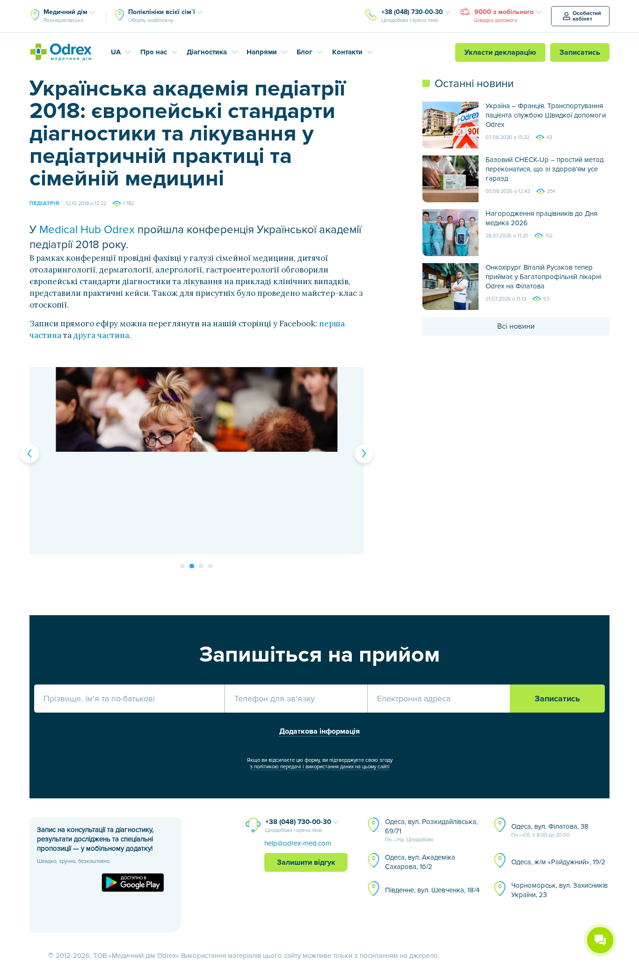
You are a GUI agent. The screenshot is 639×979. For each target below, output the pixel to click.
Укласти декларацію (500, 52)
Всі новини (516, 326)
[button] (29, 453)
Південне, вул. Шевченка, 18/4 (432, 890)
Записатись (579, 52)
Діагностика (207, 52)
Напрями (262, 52)
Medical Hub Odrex (87, 229)
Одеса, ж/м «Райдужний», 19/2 (558, 862)
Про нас (153, 52)
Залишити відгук (306, 862)
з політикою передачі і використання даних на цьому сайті (320, 767)
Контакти (347, 52)
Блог (304, 52)
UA (116, 52)
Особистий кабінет (587, 16)
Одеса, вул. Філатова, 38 (549, 830)
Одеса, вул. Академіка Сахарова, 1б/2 (420, 862)
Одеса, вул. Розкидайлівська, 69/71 (431, 830)
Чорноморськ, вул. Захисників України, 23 (559, 890)
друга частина (101, 335)
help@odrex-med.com (297, 843)
